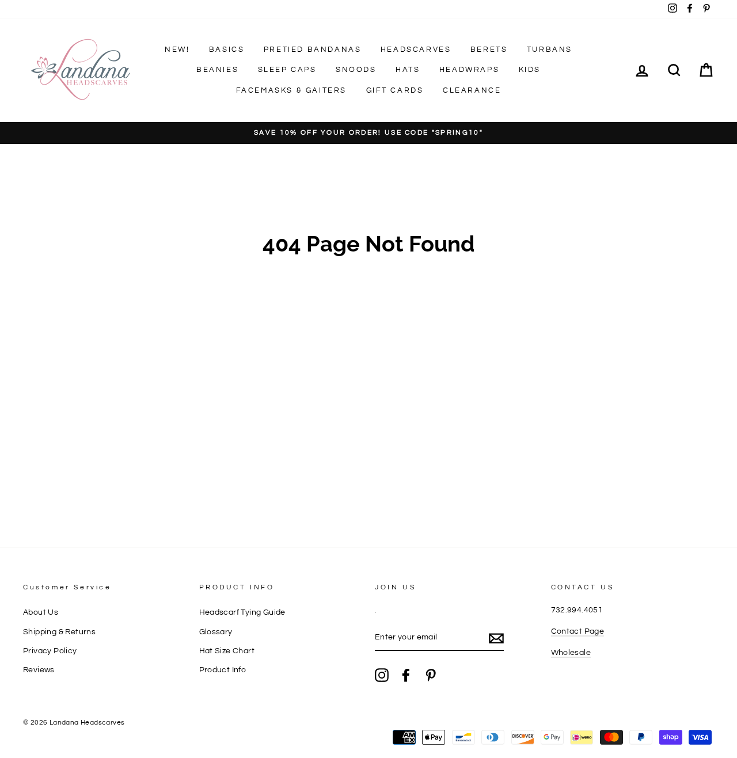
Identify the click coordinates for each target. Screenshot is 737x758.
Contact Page (578, 631)
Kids (530, 70)
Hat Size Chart (227, 651)
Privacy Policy (50, 651)
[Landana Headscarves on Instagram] (382, 675)
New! (177, 49)
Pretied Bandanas (313, 49)
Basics (227, 49)
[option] (368, 133)
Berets (489, 49)
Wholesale (571, 653)
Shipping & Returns (59, 632)
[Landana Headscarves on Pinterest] (431, 675)
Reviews (39, 670)
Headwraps (469, 70)
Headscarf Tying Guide (242, 612)
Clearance (472, 90)
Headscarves (416, 49)
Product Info (222, 670)
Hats (408, 70)
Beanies (217, 70)
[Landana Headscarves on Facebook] (406, 675)
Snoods (356, 70)
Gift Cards (395, 90)
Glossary (216, 632)
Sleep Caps (287, 70)
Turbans (549, 49)
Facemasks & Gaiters (291, 90)
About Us (40, 612)
